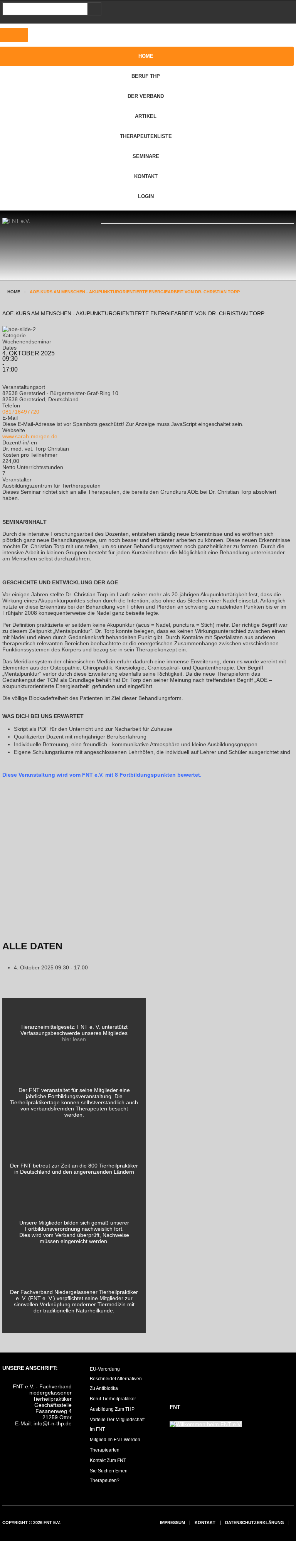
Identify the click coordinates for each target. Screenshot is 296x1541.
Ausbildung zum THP (112, 1409)
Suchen (92, 9)
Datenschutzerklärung (254, 1523)
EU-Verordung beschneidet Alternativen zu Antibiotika (116, 1378)
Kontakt (205, 1523)
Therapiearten (104, 1450)
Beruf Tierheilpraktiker (113, 1398)
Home (13, 291)
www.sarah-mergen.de (29, 436)
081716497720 (20, 412)
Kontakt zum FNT (108, 1460)
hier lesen (74, 1039)
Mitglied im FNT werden (115, 1439)
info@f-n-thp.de (53, 1423)
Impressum (172, 1523)
